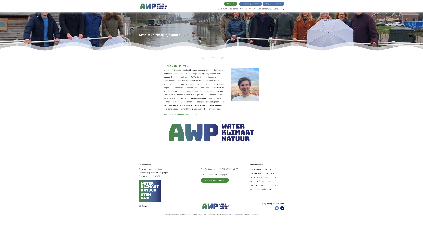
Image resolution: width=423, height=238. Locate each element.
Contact (277, 9)
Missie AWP (222, 9)
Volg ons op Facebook (251, 4)
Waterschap (233, 9)
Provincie (243, 9)
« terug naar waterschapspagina (211, 57)
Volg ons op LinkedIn (273, 4)
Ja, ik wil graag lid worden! (214, 180)
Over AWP (252, 9)
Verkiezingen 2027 (265, 9)
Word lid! (230, 4)
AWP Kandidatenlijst (194, 114)
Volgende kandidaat (176, 114)
